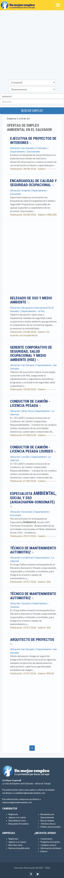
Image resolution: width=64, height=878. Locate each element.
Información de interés (51, 848)
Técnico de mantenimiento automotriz (33, 550)
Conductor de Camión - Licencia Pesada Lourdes (32, 449)
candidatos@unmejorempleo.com (29, 793)
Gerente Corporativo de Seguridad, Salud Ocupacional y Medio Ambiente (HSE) (31, 353)
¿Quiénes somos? (48, 845)
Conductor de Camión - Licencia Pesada (30, 403)
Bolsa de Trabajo (43, 783)
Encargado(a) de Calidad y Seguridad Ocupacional (33, 183)
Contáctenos (46, 839)
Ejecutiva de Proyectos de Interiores (33, 140)
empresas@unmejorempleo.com (17, 802)
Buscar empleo (32, 111)
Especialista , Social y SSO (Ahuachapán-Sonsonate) (33, 497)
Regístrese (13, 839)
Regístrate (13, 814)
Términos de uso (48, 823)
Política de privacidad (50, 827)
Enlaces (44, 851)
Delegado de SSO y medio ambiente (31, 300)
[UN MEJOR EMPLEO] (18, 4)
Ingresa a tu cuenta (17, 817)
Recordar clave (15, 845)
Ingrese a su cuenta (17, 842)
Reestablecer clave (17, 820)
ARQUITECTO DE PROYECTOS (32, 639)
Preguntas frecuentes (50, 842)
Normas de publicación (19, 848)
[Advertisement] (32, 45)
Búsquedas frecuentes (19, 823)
